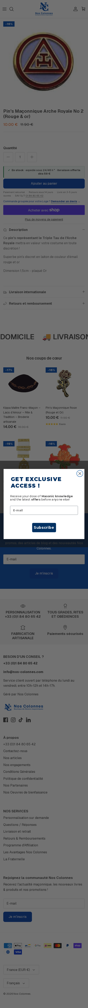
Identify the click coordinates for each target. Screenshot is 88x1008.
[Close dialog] (80, 473)
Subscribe (44, 527)
